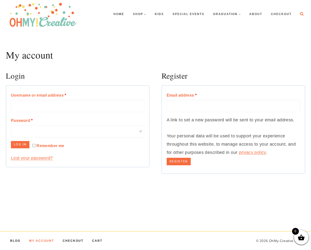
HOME (118, 14)
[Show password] (140, 131)
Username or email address (47, 95)
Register (179, 161)
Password (30, 120)
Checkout (281, 14)
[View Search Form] (301, 14)
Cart (97, 240)
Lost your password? (32, 158)
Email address (190, 95)
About (255, 14)
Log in (20, 144)
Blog (15, 240)
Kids (159, 14)
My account (41, 240)
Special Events (188, 14)
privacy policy (252, 152)
